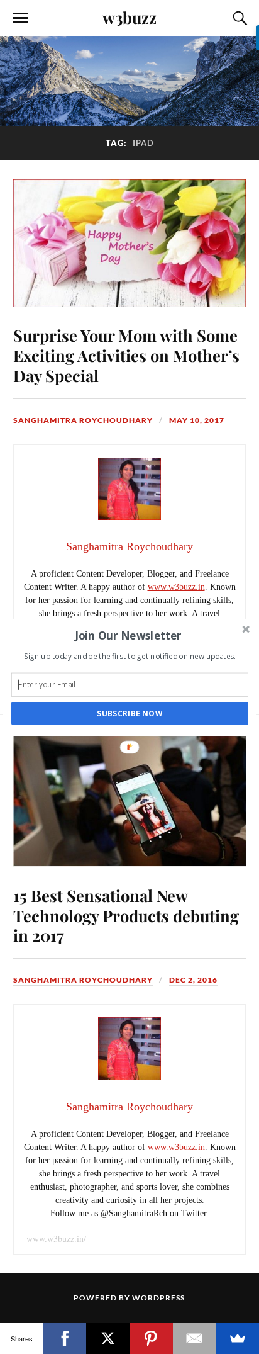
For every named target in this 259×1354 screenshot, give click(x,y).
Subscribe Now (129, 713)
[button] (128, 635)
